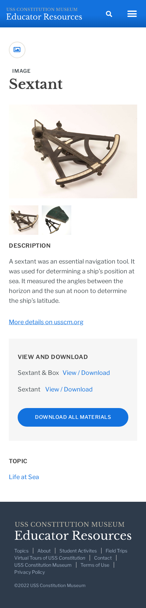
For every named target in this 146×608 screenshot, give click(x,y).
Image (21, 71)
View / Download (86, 372)
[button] (108, 13)
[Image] (17, 50)
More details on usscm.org (46, 321)
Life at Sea (24, 476)
